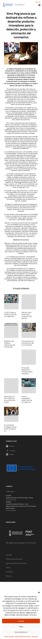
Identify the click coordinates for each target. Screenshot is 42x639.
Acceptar (21, 621)
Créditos (8, 567)
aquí (30, 83)
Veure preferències (21, 632)
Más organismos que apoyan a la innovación (21, 543)
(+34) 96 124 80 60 (11, 510)
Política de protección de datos (14, 559)
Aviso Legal (35, 636)
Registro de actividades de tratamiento (16, 563)
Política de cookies (9, 636)
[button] (39, 593)
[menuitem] (36, 2)
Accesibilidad (9, 572)
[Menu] (39, 5)
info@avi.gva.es (10, 491)
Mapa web (9, 576)
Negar (21, 626)
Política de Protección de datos (23, 636)
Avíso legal (9, 555)
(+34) (11, 500)
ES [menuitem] (39, 2)
